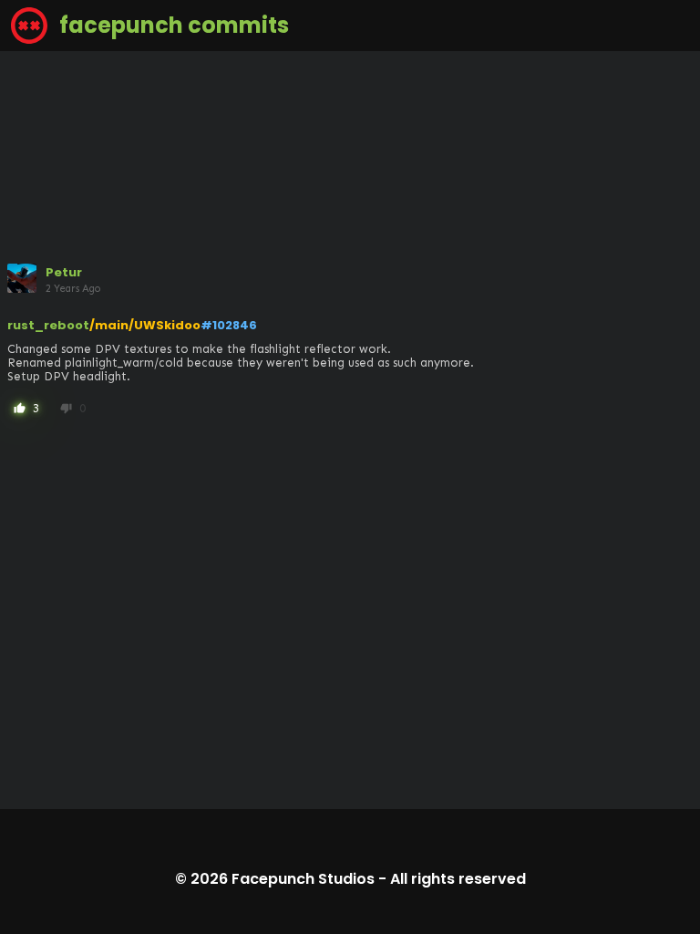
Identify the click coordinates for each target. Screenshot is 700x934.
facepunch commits (172, 25)
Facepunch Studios (303, 878)
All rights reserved (458, 878)
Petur (64, 272)
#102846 (229, 325)
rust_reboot (48, 325)
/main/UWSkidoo (145, 325)
